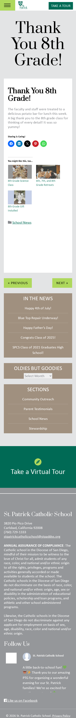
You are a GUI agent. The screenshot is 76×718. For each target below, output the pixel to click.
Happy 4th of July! (38, 308)
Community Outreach (38, 399)
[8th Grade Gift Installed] (20, 197)
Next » (62, 282)
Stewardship (38, 428)
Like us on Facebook (22, 700)
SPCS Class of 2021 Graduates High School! (38, 350)
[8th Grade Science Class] (20, 172)
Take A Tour (61, 5)
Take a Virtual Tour (38, 471)
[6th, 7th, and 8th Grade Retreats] (48, 172)
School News (21, 222)
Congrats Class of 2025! (38, 337)
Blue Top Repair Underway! (38, 317)
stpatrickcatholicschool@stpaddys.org (32, 536)
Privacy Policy (61, 715)
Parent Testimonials (38, 408)
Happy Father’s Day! (38, 327)
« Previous (18, 282)
